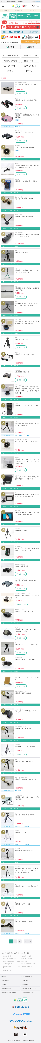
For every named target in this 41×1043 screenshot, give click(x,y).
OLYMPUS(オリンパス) (9, 963)
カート (37, 6)
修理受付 (36, 15)
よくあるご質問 (26, 977)
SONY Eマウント (30, 65)
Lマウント (30, 71)
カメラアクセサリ (32, 10)
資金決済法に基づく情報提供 (9, 992)
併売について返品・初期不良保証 (12, 15)
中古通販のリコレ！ (7, 10)
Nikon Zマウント (10, 60)
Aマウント (11, 71)
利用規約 (20, 1)
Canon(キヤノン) (26, 956)
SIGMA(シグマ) (7, 956)
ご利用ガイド (5, 977)
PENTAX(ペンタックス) (27, 958)
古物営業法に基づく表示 (29, 992)
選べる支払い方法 (28, 15)
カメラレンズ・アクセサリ (20, 10)
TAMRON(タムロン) (26, 966)
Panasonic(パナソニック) (28, 963)
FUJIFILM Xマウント (11, 65)
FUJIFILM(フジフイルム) (9, 958)
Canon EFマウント (30, 55)
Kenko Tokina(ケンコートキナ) (11, 961)
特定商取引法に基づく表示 (29, 988)
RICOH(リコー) (7, 970)
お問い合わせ (5, 980)
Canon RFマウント (10, 55)
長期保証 (20, 15)
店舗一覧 (25, 980)
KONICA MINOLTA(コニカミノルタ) (11, 966)
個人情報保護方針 (6, 988)
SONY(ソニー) (25, 961)
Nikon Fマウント (30, 60)
